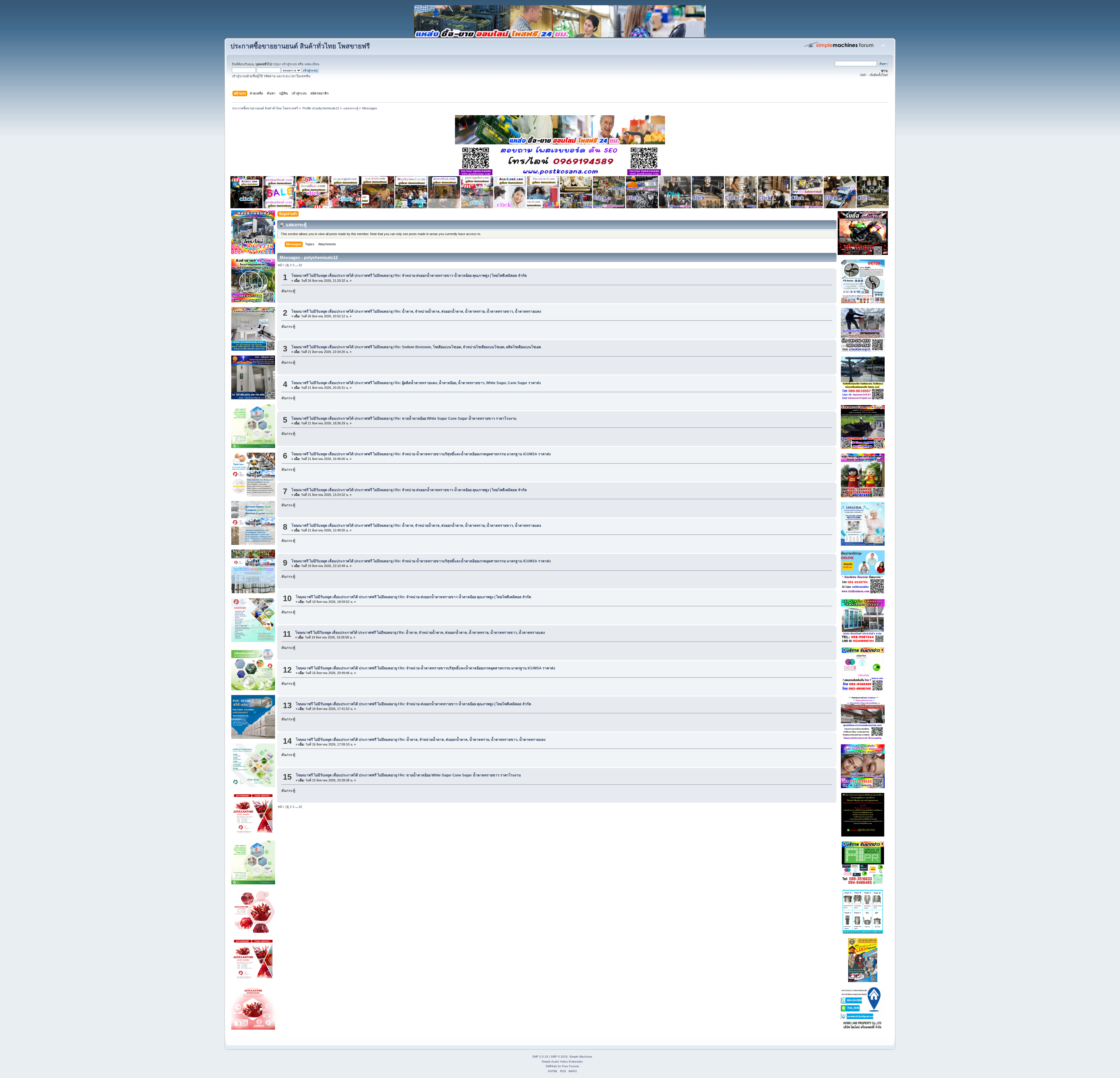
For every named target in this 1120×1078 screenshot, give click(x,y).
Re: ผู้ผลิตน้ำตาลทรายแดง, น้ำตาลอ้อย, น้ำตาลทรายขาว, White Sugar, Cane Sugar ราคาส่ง (468, 383)
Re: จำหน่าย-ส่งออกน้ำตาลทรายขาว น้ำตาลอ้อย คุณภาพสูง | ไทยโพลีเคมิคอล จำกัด (461, 276)
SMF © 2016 (559, 1056)
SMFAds (551, 1066)
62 (300, 265)
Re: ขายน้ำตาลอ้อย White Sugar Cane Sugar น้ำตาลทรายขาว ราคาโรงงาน (456, 418)
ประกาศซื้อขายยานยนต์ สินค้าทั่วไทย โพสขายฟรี (300, 46)
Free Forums (570, 1066)
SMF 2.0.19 (540, 1056)
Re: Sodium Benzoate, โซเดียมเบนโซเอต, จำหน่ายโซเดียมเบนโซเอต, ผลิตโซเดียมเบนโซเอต (468, 347)
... (297, 265)
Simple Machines (580, 1056)
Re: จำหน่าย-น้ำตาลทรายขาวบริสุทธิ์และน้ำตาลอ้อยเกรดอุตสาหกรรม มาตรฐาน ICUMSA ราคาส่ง (473, 454)
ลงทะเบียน (311, 64)
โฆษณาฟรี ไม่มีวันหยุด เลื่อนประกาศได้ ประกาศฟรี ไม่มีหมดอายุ (342, 276)
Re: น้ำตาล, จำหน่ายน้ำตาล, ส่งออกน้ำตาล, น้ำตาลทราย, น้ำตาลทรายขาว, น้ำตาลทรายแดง (468, 311)
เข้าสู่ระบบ (289, 64)
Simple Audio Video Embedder (562, 1061)
